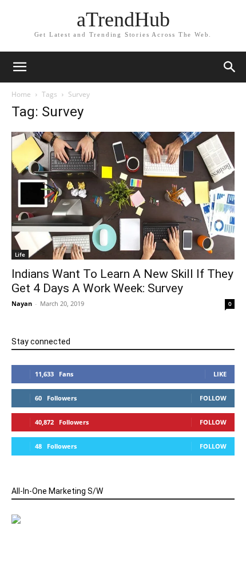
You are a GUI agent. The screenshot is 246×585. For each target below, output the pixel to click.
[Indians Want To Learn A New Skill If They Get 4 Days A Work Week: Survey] (123, 196)
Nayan (21, 303)
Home (21, 94)
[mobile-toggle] (19, 67)
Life (20, 254)
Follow (213, 398)
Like (220, 374)
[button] (230, 67)
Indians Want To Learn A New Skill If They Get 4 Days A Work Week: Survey (122, 281)
